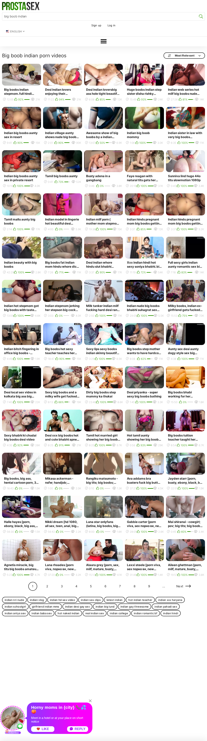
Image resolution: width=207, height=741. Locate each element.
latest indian (115, 600)
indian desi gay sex (77, 606)
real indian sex (94, 613)
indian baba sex (42, 613)
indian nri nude (14, 600)
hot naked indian (68, 613)
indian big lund (105, 606)
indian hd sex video (62, 600)
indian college (119, 613)
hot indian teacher (140, 600)
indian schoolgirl (15, 606)
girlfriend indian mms (45, 606)
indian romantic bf (145, 613)
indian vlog (37, 600)
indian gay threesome (134, 606)
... (163, 586)
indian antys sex (15, 613)
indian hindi (170, 613)
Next (179, 586)
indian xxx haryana (170, 600)
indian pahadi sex (165, 606)
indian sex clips (91, 600)
